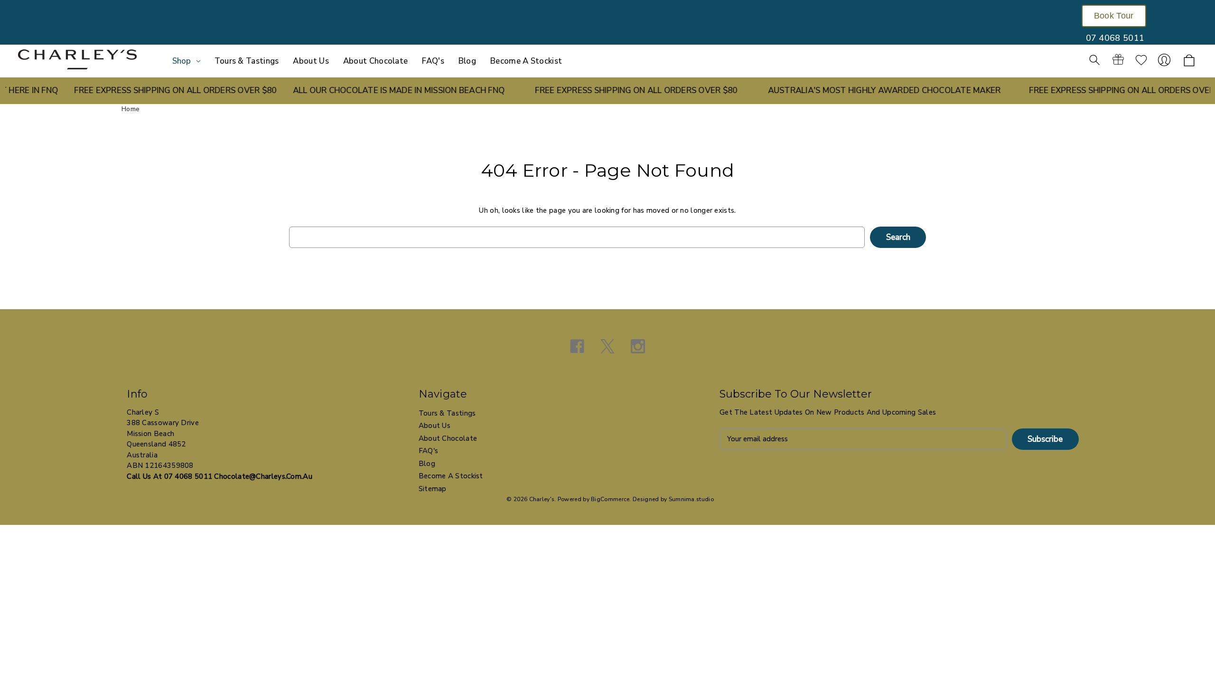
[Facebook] (577, 346)
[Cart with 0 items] (1189, 61)
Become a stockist (526, 61)
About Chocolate (375, 61)
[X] (607, 346)
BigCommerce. (611, 499)
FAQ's (433, 61)
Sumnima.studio (691, 499)
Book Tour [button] (1114, 15)
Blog (467, 61)
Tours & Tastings (247, 61)
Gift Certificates (1118, 60)
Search (1094, 60)
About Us (310, 61)
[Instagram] (638, 346)
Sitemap (433, 489)
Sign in (1164, 60)
